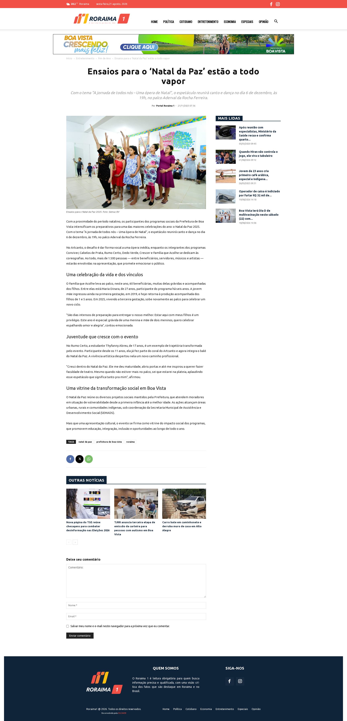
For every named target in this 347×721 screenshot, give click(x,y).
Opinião (263, 21)
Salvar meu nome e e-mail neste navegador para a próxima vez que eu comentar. (120, 626)
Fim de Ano (104, 58)
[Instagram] (278, 4)
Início (69, 58)
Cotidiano (186, 21)
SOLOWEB (122, 713)
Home (154, 21)
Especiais (247, 21)
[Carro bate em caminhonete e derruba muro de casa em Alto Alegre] (184, 504)
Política (168, 21)
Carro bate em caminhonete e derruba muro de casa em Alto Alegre (182, 526)
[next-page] (75, 542)
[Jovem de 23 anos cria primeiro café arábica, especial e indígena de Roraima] (226, 176)
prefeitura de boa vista (109, 442)
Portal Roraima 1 (165, 106)
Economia (230, 21)
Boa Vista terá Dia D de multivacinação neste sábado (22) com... (259, 214)
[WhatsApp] (89, 459)
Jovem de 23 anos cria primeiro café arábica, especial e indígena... (254, 175)
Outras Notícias (86, 480)
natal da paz (85, 442)
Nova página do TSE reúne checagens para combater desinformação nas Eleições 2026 (87, 526)
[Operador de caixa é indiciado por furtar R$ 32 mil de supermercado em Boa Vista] (226, 196)
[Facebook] (271, 4)
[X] (80, 459)
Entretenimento (208, 21)
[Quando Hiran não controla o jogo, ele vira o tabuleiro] (226, 157)
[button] (276, 22)
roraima (130, 442)
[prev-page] (68, 542)
